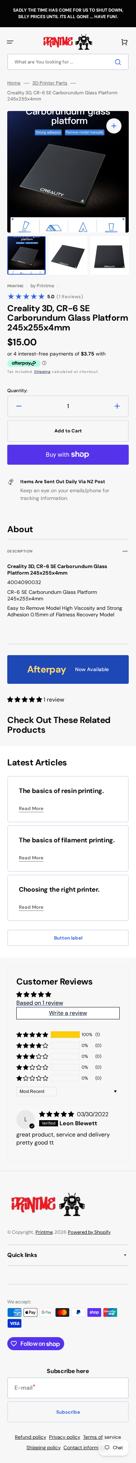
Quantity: (17, 391)
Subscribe (68, 1412)
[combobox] (68, 62)
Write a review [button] (68, 1013)
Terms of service (102, 1437)
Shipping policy (43, 1447)
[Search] (119, 62)
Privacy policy (64, 1437)
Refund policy (30, 1437)
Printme (44, 1232)
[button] (10, 42)
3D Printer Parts (49, 83)
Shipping (42, 371)
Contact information (86, 1447)
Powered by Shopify (89, 1232)
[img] (57, 1114)
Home (14, 83)
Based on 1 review (39, 1003)
